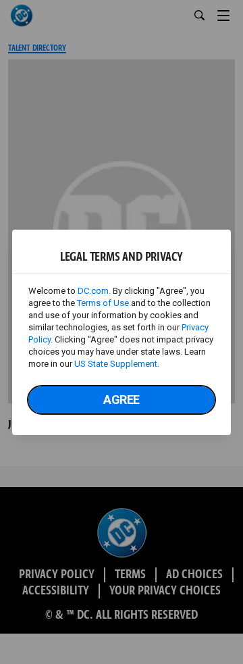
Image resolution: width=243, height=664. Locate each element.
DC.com (93, 291)
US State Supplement (115, 364)
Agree (121, 399)
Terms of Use (103, 303)
